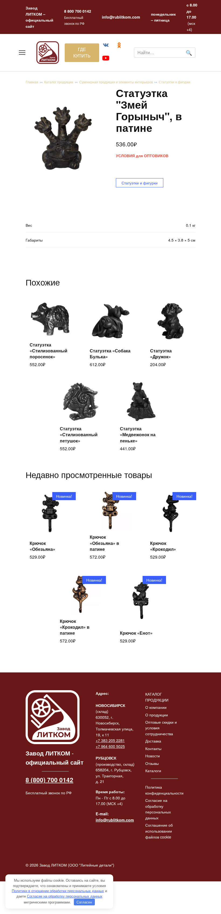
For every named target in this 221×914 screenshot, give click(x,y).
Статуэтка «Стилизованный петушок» (79, 434)
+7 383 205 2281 (110, 740)
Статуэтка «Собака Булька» (110, 354)
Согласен (84, 902)
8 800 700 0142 (77, 11)
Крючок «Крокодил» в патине (74, 627)
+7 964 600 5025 (110, 746)
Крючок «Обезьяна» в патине (104, 543)
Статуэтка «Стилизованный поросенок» (48, 351)
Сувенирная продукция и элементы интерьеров (116, 82)
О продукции (156, 714)
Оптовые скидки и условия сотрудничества (161, 727)
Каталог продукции (58, 82)
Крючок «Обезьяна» (42, 546)
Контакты (153, 748)
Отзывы (152, 763)
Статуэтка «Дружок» (161, 354)
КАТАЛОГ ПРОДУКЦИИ (156, 697)
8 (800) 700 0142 (49, 779)
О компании (156, 707)
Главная (32, 82)
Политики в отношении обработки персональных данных (58, 890)
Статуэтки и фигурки (174, 82)
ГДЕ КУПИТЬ (82, 52)
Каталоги (153, 770)
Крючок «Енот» (136, 633)
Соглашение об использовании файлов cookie (159, 830)
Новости (152, 755)
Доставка (153, 741)
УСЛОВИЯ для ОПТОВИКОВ (142, 155)
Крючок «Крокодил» (163, 546)
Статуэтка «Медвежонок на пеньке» (138, 434)
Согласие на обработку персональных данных (158, 808)
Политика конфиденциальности (164, 790)
